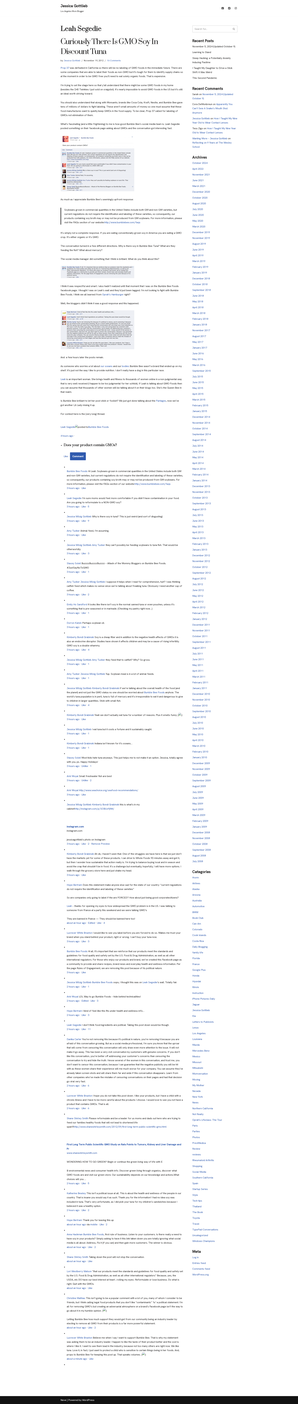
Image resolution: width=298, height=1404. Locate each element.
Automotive (198, 906)
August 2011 (199, 647)
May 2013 (197, 526)
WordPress (88, 1400)
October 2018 (200, 284)
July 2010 (197, 722)
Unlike (84, 766)
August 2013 (199, 509)
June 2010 (198, 728)
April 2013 (197, 532)
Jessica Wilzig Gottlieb (79, 516)
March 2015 (198, 399)
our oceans (107, 366)
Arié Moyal (72, 776)
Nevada (196, 1091)
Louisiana (197, 1039)
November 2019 (201, 238)
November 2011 (201, 630)
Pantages (161, 400)
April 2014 (197, 463)
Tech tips (197, 1200)
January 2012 (199, 619)
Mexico (196, 1056)
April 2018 (197, 307)
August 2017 (199, 336)
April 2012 (197, 601)
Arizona (196, 894)
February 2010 (200, 751)
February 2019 (200, 267)
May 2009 (197, 803)
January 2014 (199, 480)
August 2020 (199, 203)
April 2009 (197, 809)
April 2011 (197, 670)
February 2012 (200, 613)
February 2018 (200, 318)
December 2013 (201, 486)
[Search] (233, 28)
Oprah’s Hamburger (113, 294)
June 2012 (198, 590)
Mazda (196, 1044)
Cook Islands (199, 935)
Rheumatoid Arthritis (203, 1160)
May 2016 (197, 359)
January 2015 (199, 411)
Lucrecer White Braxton (79, 932)
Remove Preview (100, 843)
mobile (93, 1224)
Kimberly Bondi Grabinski (80, 637)
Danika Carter (74, 1039)
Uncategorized (200, 1235)
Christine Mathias (76, 1298)
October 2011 (200, 636)
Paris (195, 1125)
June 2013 (198, 520)
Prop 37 (65, 67)
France (196, 964)
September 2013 (201, 503)
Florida (196, 958)
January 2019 (199, 272)
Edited (91, 923)
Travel (195, 1223)
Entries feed (199, 1263)
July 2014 (197, 445)
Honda (195, 975)
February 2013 (200, 544)
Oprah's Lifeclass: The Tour (207, 1120)
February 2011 (200, 682)
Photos (196, 1137)
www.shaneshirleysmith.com (82, 1153)
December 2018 (201, 278)
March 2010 (198, 746)
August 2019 (199, 243)
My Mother (198, 1085)
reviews (196, 1154)
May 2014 (197, 457)
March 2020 (198, 226)
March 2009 (198, 815)
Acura (195, 877)
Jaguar (196, 1004)
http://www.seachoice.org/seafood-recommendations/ (108, 790)
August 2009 (199, 786)
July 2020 (197, 209)
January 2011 (199, 688)
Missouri (196, 1062)
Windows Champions (203, 1241)
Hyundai (196, 981)
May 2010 (197, 734)
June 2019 (198, 249)
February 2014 (200, 474)
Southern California (202, 1177)
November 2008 (201, 838)
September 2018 (201, 290)
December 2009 (201, 763)
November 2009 (201, 769)
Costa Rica (198, 941)
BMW (195, 912)
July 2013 (197, 515)
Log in (195, 1257)
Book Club (197, 918)
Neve (63, 1400)
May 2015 (197, 388)
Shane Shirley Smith (77, 1118)
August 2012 (199, 578)
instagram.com (75, 826)
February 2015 (200, 405)
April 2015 (197, 394)
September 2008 (201, 849)
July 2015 (197, 376)
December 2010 (201, 694)
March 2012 (198, 607)
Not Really (197, 1114)
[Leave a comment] (78, 456)
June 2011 (198, 659)
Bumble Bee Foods (98, 427)
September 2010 (201, 711)
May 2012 (197, 596)
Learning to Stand (201, 52)
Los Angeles (199, 1033)
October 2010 (200, 705)
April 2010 (197, 740)
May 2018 (197, 301)
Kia (194, 1016)
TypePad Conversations (205, 1229)
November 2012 (201, 561)
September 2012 (201, 572)
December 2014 (201, 417)
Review (196, 1148)
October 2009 (200, 774)
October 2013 (200, 497)
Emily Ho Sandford (77, 604)
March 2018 (198, 313)
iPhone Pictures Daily (203, 998)
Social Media (199, 1171)
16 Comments (114, 60)
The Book (197, 1212)
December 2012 (201, 555)
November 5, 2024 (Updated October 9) (213, 46)
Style (195, 1195)
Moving (196, 1079)
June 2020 (198, 215)
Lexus (195, 1027)
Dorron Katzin (74, 623)
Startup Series (200, 1189)
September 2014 (201, 434)
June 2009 (198, 797)
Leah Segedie (68, 427)
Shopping (197, 1166)
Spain (195, 1183)
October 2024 (200, 163)
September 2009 (201, 780)
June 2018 (198, 295)
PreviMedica (199, 1143)
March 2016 (198, 365)
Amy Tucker (73, 530)
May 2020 (197, 220)
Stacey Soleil (74, 563)
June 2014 (198, 451)
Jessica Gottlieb (72, 60)
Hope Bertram (74, 885)
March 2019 (198, 261)
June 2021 (198, 180)
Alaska (195, 889)
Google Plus (199, 970)
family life (197, 952)
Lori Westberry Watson (79, 1271)
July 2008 (197, 861)
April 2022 (197, 168)
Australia (197, 900)
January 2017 (199, 347)
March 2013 (198, 538)
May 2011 (197, 665)
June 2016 (198, 353)
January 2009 (199, 826)
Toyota (196, 1218)
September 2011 (201, 642)
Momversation (200, 1073)
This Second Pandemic (204, 78)
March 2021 (198, 186)
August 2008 (199, 855)
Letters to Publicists (203, 1021)
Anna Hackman (75, 1234)
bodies (125, 366)
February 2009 (200, 821)
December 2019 (201, 232)
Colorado (197, 929)
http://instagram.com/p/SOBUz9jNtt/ (94, 808)
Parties (196, 1131)
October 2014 (200, 428)
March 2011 (198, 676)
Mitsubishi (197, 1068)
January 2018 (199, 324)
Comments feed (201, 1268)
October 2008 (200, 844)
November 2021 (201, 174)
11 (89, 1029)
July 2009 (197, 792)
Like (66, 456)
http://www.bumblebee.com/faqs (122, 222)
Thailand (196, 1206)
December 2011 (201, 624)
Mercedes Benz (201, 1050)
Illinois (195, 987)
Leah (63, 379)
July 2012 (197, 584)
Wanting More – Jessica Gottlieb (209, 138)
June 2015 (198, 382)
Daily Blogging (200, 946)
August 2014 (199, 440)
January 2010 (199, 757)
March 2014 (198, 468)
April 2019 (197, 255)
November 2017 (201, 330)
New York (197, 1096)
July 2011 (197, 653)
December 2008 (201, 832)
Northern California (202, 1108)
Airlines (196, 883)
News (195, 1102)
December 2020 (201, 191)
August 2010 (199, 717)
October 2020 (200, 197)
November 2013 (201, 492)
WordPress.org (200, 1274)
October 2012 (200, 567)
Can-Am (196, 923)
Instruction (197, 993)
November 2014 (201, 422)
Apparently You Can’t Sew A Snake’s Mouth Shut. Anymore (212, 108)
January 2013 (199, 549)
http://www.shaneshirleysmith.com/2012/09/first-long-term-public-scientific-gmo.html (120, 1126)
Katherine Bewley (76, 1193)
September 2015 (201, 370)
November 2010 (201, 699)
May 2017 (197, 342)
